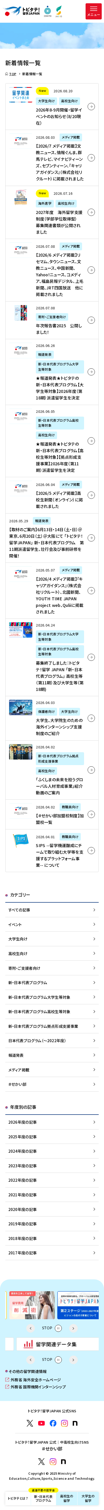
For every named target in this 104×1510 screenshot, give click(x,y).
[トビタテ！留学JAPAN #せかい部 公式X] (41, 1461)
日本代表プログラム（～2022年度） (37, 1040)
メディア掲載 (19, 1069)
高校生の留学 (66, 1498)
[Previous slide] (30, 1328)
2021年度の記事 (22, 1194)
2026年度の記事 (22, 1122)
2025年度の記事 (22, 1136)
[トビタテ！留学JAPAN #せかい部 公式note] (63, 1461)
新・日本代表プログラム (43, 1497)
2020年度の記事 (22, 1209)
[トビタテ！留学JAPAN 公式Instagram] (64, 1423)
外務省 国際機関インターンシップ (35, 1386)
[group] (28, 1305)
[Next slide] (73, 1328)
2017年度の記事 (22, 1252)
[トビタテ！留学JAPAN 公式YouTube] (41, 1423)
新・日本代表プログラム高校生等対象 (39, 1011)
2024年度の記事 (22, 1151)
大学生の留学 (88, 1498)
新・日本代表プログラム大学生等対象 (39, 997)
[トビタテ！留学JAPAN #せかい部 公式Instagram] (53, 1461)
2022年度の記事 (22, 1180)
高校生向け (18, 953)
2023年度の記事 (22, 1165)
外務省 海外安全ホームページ (33, 1379)
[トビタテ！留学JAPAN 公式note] (75, 1423)
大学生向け (18, 938)
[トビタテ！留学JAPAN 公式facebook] (53, 1423)
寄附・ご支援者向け (24, 968)
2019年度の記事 (22, 1223)
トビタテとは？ (18, 1498)
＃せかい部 (17, 1084)
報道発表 (16, 1055)
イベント (15, 924)
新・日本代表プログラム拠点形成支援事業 (43, 1026)
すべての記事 (19, 909)
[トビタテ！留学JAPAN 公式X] (30, 1423)
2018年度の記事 (22, 1238)
